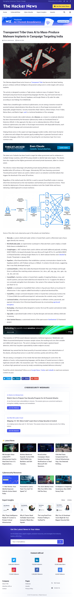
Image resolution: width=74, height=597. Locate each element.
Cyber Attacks (28, 12)
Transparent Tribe (36, 82)
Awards (52, 12)
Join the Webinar (13, 408)
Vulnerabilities (15, 12)
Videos (63, 500)
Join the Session (13, 430)
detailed (61, 255)
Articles (69, 500)
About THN (5, 583)
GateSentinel (52, 319)
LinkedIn (51, 370)
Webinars (28, 583)
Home (5, 12)
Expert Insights (41, 12)
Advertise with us (7, 586)
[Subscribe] (60, 542)
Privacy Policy (29, 588)
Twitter (43, 370)
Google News (35, 370)
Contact (4, 588)
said (25, 112)
